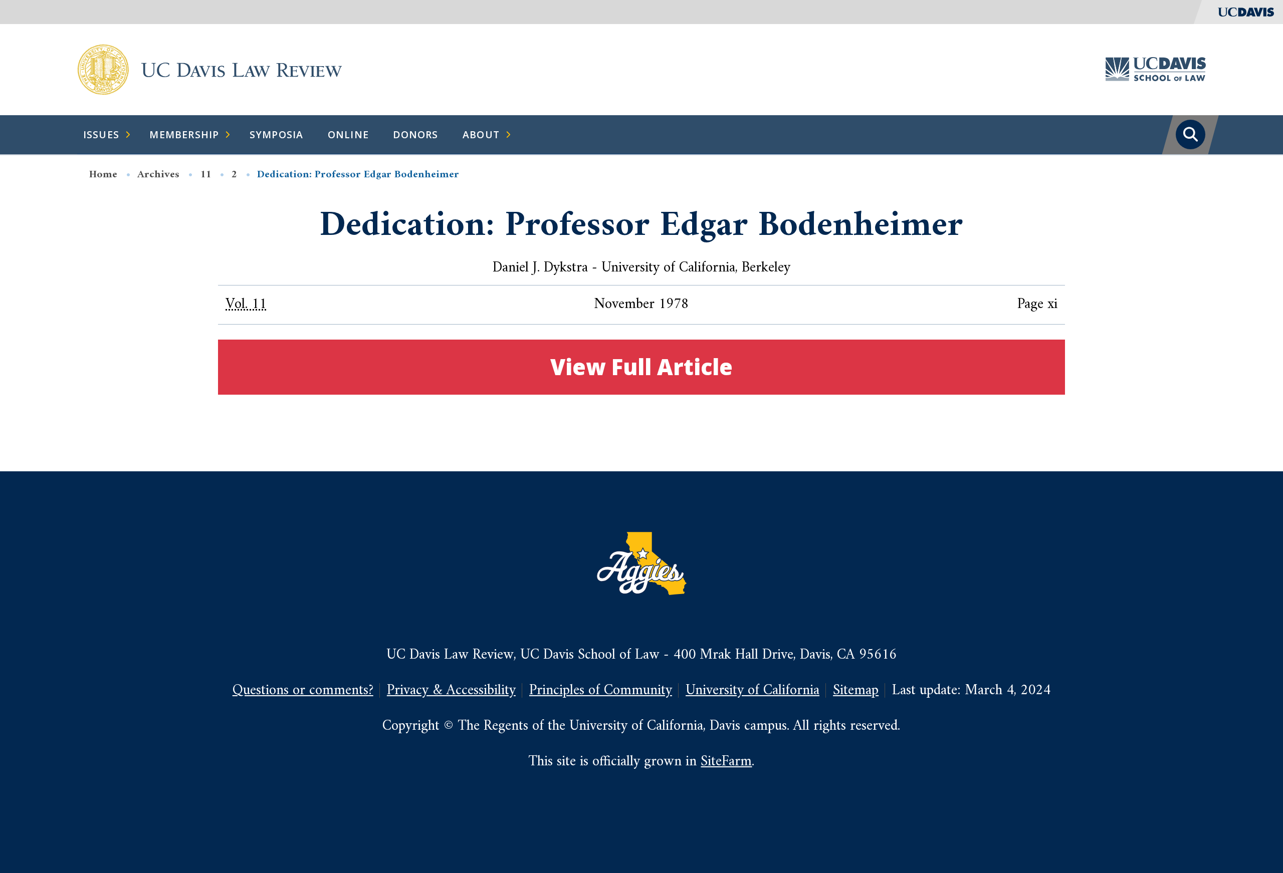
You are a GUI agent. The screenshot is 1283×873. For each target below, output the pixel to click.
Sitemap (856, 690)
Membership (184, 134)
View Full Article (641, 367)
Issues (101, 134)
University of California (752, 690)
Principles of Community (600, 690)
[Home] (103, 69)
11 (205, 174)
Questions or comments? (303, 690)
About (481, 134)
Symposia (277, 134)
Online (348, 134)
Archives (158, 174)
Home (103, 174)
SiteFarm (726, 761)
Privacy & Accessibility (451, 690)
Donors (415, 134)
